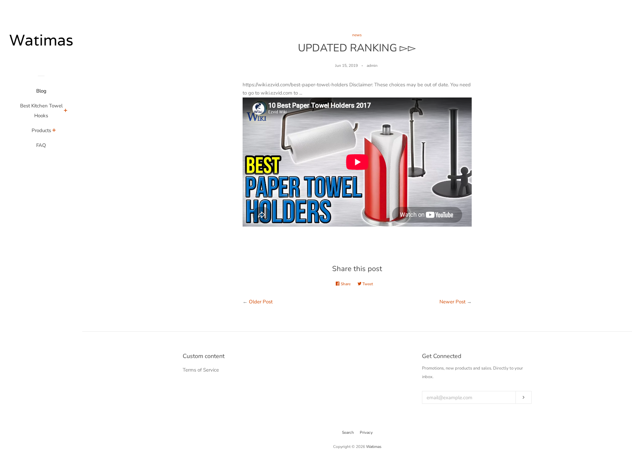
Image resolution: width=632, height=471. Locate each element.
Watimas (374, 446)
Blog (41, 91)
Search (348, 432)
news (357, 35)
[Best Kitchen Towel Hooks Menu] (66, 111)
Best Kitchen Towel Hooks (41, 110)
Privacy (366, 432)
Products (41, 130)
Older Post (261, 301)
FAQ (41, 145)
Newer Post (452, 301)
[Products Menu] (54, 131)
